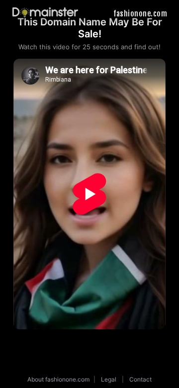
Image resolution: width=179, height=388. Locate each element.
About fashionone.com (58, 379)
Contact (140, 379)
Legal (108, 379)
